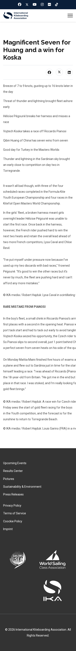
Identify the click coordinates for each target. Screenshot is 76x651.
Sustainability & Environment (22, 486)
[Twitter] (27, 4)
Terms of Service (14, 513)
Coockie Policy (12, 521)
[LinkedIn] (69, 72)
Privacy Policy (12, 505)
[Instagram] (42, 4)
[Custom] (56, 4)
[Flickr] (49, 4)
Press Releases (13, 494)
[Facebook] (19, 4)
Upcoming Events (14, 463)
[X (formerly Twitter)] (59, 72)
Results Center (13, 471)
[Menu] (70, 15)
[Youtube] (35, 4)
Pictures (8, 479)
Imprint (8, 529)
